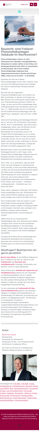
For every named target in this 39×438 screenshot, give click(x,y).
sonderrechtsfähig (7, 400)
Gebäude (10, 393)
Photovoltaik (5, 396)
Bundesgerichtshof (21, 388)
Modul (34, 393)
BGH (11, 388)
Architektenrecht (18, 386)
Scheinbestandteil (19, 398)
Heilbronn (28, 393)
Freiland (3, 393)
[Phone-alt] (35, 4)
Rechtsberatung (6, 398)
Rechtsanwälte (27, 396)
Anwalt (31, 384)
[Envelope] (31, 4)
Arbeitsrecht (6, 262)
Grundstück (19, 393)
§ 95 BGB (24, 384)
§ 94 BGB (16, 384)
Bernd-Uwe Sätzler (9, 335)
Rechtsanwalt (15, 396)
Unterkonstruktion (21, 400)
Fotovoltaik (27, 391)
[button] (19, 11)
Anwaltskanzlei (5, 386)
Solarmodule (32, 398)
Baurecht (29, 386)
